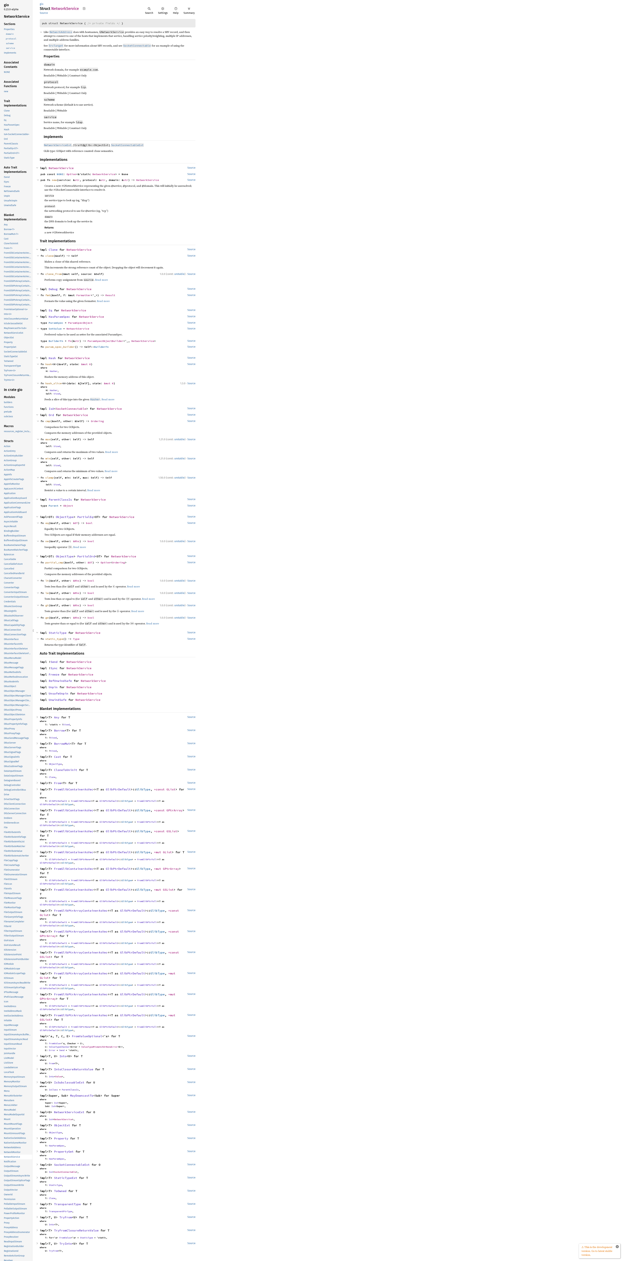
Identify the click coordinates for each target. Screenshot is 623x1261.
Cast (57, 757)
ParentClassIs (60, 499)
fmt (47, 295)
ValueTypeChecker (59, 1046)
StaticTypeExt (65, 1178)
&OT (75, 523)
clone (49, 255)
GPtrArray (174, 810)
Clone (53, 250)
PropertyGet (64, 1151)
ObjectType (65, 517)
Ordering (97, 421)
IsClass (53, 1089)
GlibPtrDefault (118, 789)
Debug (53, 289)
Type (76, 638)
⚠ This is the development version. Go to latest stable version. (596, 1251)
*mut (158, 852)
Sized (57, 393)
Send (54, 662)
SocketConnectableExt (72, 1165)
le (47, 593)
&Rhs (76, 541)
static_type (54, 638)
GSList (171, 831)
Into (63, 1056)
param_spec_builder (60, 346)
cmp (47, 421)
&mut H (86, 364)
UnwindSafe (58, 700)
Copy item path (84, 8)
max (47, 439)
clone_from (53, 274)
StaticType (58, 633)
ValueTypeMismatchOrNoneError (99, 1046)
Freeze (54, 674)
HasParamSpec (59, 317)
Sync (54, 668)
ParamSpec (56, 322)
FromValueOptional (87, 1036)
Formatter (83, 295)
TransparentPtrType (60, 1211)
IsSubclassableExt (69, 1082)
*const (160, 789)
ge (47, 617)
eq (47, 523)
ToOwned (60, 1191)
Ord (51, 415)
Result (110, 295)
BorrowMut (62, 743)
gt (47, 605)
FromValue (55, 1043)
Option (71, 174)
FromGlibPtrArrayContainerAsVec (81, 910)
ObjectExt (62, 1125)
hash (48, 364)
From (57, 783)
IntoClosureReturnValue (73, 1069)
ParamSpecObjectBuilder (105, 341)
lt (47, 580)
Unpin (53, 687)
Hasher (53, 371)
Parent (53, 505)
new (54, 180)
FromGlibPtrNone (80, 801)
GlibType (143, 789)
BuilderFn (56, 341)
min (47, 458)
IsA (51, 409)
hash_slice (53, 383)
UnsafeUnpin (58, 693)
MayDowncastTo (81, 1095)
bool (89, 523)
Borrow (59, 730)
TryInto (65, 1243)
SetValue (55, 328)
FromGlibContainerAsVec (73, 789)
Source (44, 12)
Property (61, 1138)
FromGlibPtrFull (147, 801)
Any (56, 717)
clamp (49, 477)
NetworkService (61, 168)
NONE (60, 174)
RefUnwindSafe (60, 681)
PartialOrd (86, 556)
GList (170, 789)
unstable (179, 274)
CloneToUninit (65, 770)
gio (41, 4)
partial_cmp (54, 562)
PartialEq (85, 517)
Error (52, 1050)
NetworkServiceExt (69, 1112)
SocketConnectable (71, 409)
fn (69, 341)
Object (68, 505)
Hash (52, 358)
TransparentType (67, 1204)
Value (58, 1076)
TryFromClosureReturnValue (76, 1230)
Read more (101, 280)
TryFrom (65, 1217)
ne (47, 541)
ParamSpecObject (80, 322)
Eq (50, 310)
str (77, 180)
